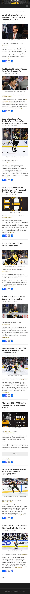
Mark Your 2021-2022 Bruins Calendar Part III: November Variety (14, 405)
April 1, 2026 (5, 22)
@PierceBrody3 (6, 324)
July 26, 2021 (5, 476)
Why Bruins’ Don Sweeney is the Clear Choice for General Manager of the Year (13, 17)
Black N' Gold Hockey (15, 591)
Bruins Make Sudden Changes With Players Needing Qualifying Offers (14, 471)
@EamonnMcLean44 (7, 96)
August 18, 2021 (6, 409)
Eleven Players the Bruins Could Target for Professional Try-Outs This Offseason (14, 190)
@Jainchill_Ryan (11, 162)
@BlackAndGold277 (7, 501)
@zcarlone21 (24, 554)
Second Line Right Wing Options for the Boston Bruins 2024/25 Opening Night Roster (14, 121)
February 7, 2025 (6, 73)
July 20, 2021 (5, 530)
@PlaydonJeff (24, 379)
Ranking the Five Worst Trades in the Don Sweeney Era (14, 70)
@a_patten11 (5, 45)
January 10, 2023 (6, 301)
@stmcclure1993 (6, 271)
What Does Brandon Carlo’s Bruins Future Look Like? (13, 298)
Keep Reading (5, 58)
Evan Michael (7, 431)
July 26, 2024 (5, 194)
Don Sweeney (10, 103)
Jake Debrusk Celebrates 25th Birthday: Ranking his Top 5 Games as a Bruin (14, 350)
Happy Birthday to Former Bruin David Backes (13, 244)
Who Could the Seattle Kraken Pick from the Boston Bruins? (14, 527)
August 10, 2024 (6, 125)
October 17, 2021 (6, 355)
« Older (4, 577)
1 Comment (14, 125)
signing (6, 171)
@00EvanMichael (10, 433)
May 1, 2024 (5, 247)
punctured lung (18, 334)
